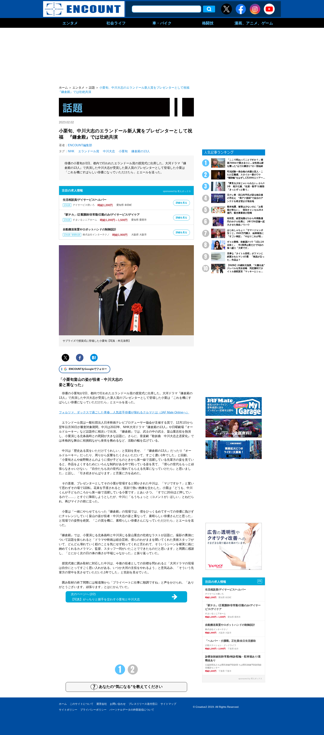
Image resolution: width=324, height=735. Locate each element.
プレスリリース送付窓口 (143, 704)
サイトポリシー (68, 709)
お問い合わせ (118, 704)
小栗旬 (123, 151)
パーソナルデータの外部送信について (132, 709)
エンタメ (70, 23)
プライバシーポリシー (93, 709)
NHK (71, 151)
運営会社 (101, 704)
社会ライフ (116, 23)
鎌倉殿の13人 (140, 151)
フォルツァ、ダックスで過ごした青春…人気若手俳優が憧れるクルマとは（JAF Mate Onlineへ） (124, 412)
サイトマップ (168, 704)
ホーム (63, 704)
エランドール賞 (88, 151)
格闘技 (208, 23)
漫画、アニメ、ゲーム (254, 23)
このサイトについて (81, 704)
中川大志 (109, 151)
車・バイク (162, 23)
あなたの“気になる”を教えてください (131, 686)
